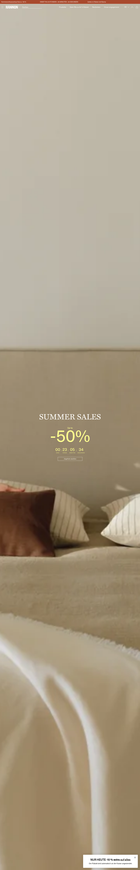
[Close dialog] (135, 857)
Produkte (62, 7)
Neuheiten (96, 7)
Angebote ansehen (70, 459)
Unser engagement (111, 7)
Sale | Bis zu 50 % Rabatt (79, 7)
